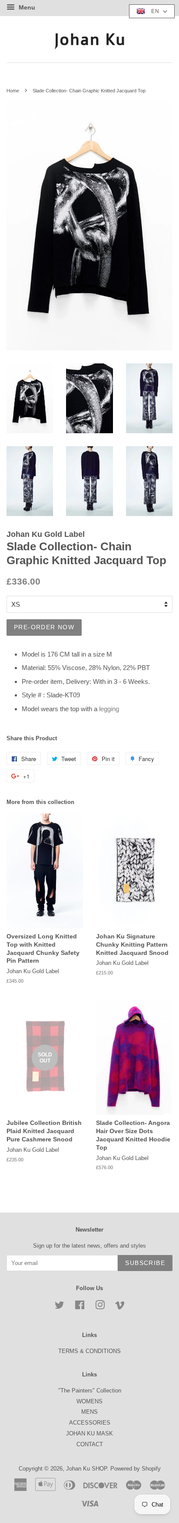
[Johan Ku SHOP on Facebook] (80, 1307)
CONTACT (89, 1444)
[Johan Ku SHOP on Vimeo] (120, 1307)
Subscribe (145, 1262)
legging (109, 708)
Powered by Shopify (135, 1468)
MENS (89, 1412)
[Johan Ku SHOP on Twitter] (59, 1307)
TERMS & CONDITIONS (89, 1351)
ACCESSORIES (89, 1422)
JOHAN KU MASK (89, 1433)
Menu (26, 7)
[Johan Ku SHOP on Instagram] (100, 1307)
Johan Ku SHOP (86, 1468)
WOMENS (89, 1401)
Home (13, 90)
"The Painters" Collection (89, 1390)
